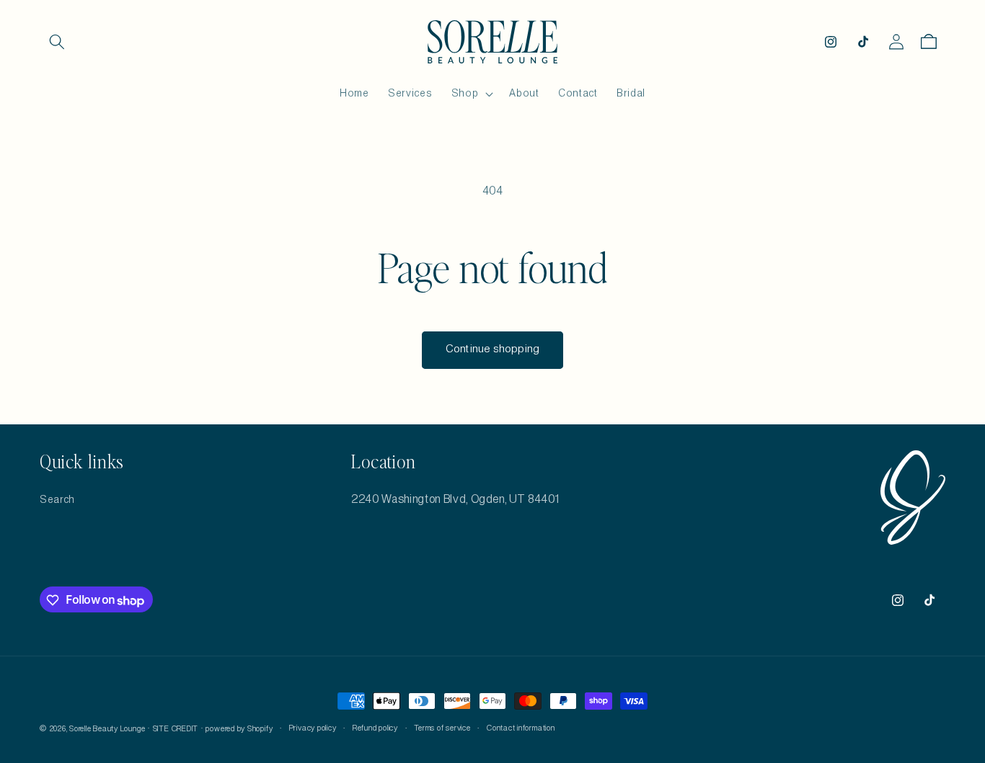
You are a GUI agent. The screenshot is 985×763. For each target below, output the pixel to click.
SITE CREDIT (175, 729)
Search (57, 499)
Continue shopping (492, 349)
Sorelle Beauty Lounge (107, 729)
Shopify (260, 729)
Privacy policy (313, 728)
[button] (57, 41)
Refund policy (375, 728)
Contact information (521, 728)
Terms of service (442, 728)
